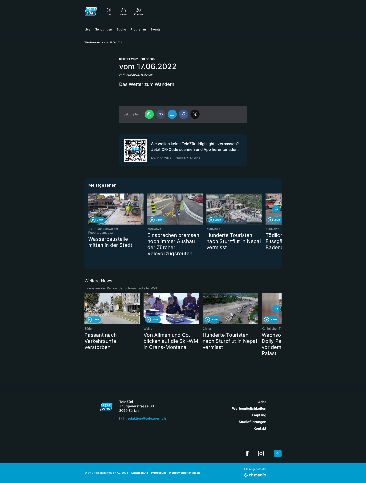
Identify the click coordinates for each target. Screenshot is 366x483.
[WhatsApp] (149, 114)
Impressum (158, 472)
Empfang (259, 415)
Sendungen (103, 29)
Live (87, 29)
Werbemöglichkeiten (249, 408)
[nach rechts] (276, 209)
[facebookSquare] (247, 453)
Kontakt (260, 428)
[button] (160, 114)
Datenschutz (139, 472)
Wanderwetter (92, 42)
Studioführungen (252, 422)
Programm (138, 29)
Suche (121, 29)
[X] (195, 114)
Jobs (262, 402)
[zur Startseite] (91, 11)
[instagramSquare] (261, 453)
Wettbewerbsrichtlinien (184, 472)
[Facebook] (183, 114)
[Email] (172, 114)
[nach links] (89, 209)
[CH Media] (255, 474)
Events (155, 29)
